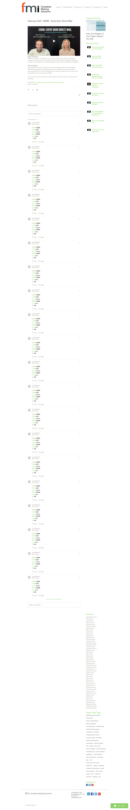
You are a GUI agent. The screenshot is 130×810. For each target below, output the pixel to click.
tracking (95, 776)
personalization (90, 771)
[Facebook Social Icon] (92, 794)
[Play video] (54, 41)
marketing (101, 765)
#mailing (96, 732)
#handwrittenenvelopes (92, 729)
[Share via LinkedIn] (37, 90)
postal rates (99, 771)
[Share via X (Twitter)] (33, 90)
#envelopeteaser (90, 726)
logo (87, 760)
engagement (89, 754)
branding (98, 737)
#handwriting (100, 726)
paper (102, 768)
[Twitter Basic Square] (90, 785)
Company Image (90, 737)
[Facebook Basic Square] (87, 785)
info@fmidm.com (76, 797)
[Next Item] (103, 25)
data (87, 746)
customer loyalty (98, 743)
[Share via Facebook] (28, 90)
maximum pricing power (93, 768)
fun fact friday (98, 754)
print (92, 774)
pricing (88, 774)
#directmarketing (91, 723)
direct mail (97, 746)
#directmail (89, 718)
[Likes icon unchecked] (33, 142)
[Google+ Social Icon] (99, 794)
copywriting (89, 743)
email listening (90, 751)
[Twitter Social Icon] (95, 794)
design (91, 746)
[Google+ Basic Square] (92, 785)
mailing (95, 765)
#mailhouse (89, 732)
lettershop (100, 757)
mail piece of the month (92, 763)
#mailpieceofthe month (92, 735)
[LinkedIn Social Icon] (88, 794)
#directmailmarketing (92, 721)
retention (88, 776)
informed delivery (91, 757)
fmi (27, 793)
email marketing (100, 751)
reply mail (98, 774)
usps (99, 776)
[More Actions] (79, 123)
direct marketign (90, 749)
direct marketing (101, 749)
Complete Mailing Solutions (41, 793)
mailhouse (89, 765)
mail (91, 760)
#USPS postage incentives (93, 715)
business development (92, 740)
